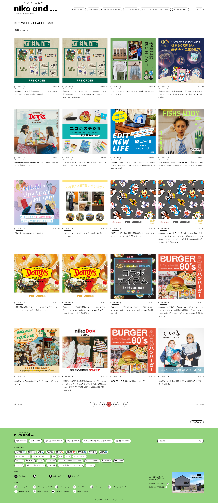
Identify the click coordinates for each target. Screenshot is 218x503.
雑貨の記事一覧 (29, 13)
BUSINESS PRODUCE (156, 487)
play (49, 452)
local (102, 452)
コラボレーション (79, 456)
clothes (19, 452)
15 (126, 404)
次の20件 (200, 404)
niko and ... (19, 461)
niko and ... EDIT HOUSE (157, 484)
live (39, 452)
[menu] (199, 9)
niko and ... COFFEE (92, 461)
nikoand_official (24, 487)
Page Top (196, 422)
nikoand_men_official (44, 487)
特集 (79, 9)
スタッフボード (58, 476)
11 (116, 404)
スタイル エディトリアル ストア (155, 9)
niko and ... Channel (62, 491)
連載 (93, 9)
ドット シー (41, 476)
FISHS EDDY (51, 461)
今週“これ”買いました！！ (35, 465)
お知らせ (111, 9)
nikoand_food (99, 487)
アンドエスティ (24, 476)
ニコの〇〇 (19, 465)
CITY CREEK (106, 461)
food (30, 452)
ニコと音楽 (51, 465)
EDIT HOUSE (118, 461)
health (69, 452)
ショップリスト (77, 476)
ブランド (131, 9)
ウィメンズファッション (41, 456)
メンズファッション (22, 456)
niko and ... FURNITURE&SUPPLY (70, 461)
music (91, 452)
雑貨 (54, 456)
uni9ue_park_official (119, 487)
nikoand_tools (82, 487)
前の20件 (18, 404)
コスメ (67, 456)
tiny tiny (40, 461)
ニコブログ (90, 465)
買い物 (180, 9)
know (58, 452)
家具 (60, 456)
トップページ (18, 13)
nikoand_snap (64, 487)
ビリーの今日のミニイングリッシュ (71, 465)
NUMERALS (30, 461)
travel (81, 452)
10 (109, 404)
